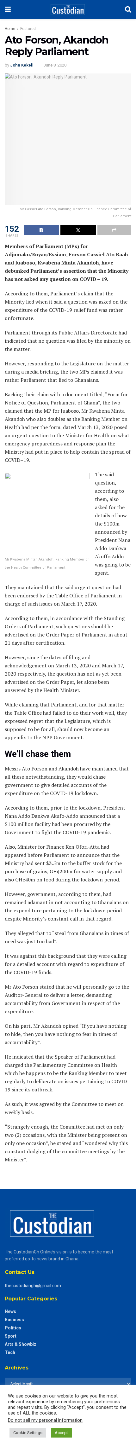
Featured (28, 28)
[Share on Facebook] (41, 230)
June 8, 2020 (55, 65)
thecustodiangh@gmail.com (33, 1285)
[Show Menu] (8, 9)
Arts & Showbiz (20, 1344)
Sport (10, 1336)
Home (10, 28)
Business (14, 1319)
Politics (13, 1327)
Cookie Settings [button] (27, 1432)
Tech (10, 1352)
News (10, 1311)
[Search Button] (128, 9)
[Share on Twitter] (78, 230)
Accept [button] (61, 1432)
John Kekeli (22, 65)
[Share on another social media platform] (114, 230)
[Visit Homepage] (68, 9)
